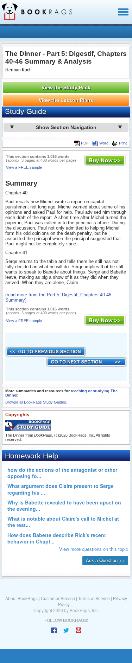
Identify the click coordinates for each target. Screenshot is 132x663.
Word (103, 143)
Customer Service (58, 598)
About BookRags (21, 598)
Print (123, 143)
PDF (85, 143)
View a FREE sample (24, 167)
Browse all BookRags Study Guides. (36, 402)
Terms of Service (94, 598)
